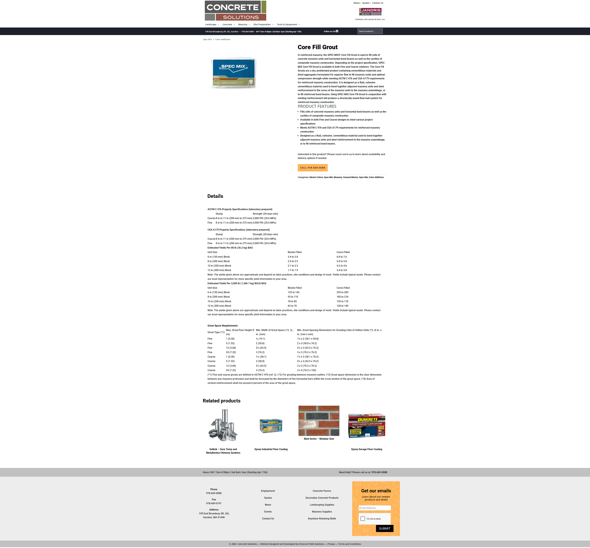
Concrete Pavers (322, 490)
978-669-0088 (248, 31)
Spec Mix (207, 39)
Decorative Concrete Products (322, 497)
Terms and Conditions (349, 543)
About (357, 2)
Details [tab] (215, 196)
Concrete (227, 24)
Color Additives (222, 39)
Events (268, 511)
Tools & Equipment (287, 24)
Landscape (210, 24)
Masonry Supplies (322, 511)
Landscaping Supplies (322, 504)
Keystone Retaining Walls (322, 518)
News (268, 504)
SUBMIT (384, 528)
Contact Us (377, 2)
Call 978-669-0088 (312, 167)
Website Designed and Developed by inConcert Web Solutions (292, 543)
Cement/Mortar (350, 177)
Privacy (331, 543)
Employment (268, 490)
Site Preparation (262, 24)
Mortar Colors (316, 177)
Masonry (242, 24)
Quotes (366, 2)
